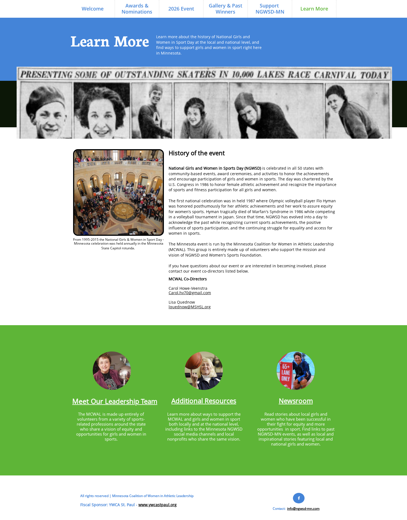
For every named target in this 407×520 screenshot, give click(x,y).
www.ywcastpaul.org (157, 504)
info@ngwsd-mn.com (303, 508)
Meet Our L (90, 401)
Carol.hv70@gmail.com (190, 292)
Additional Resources (203, 400)
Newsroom (296, 400)
